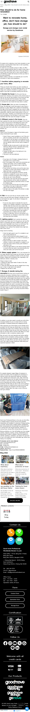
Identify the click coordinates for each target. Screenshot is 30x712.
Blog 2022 (7, 5)
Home (1, 5)
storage (5, 14)
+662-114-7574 (10, 569)
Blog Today (6, 516)
